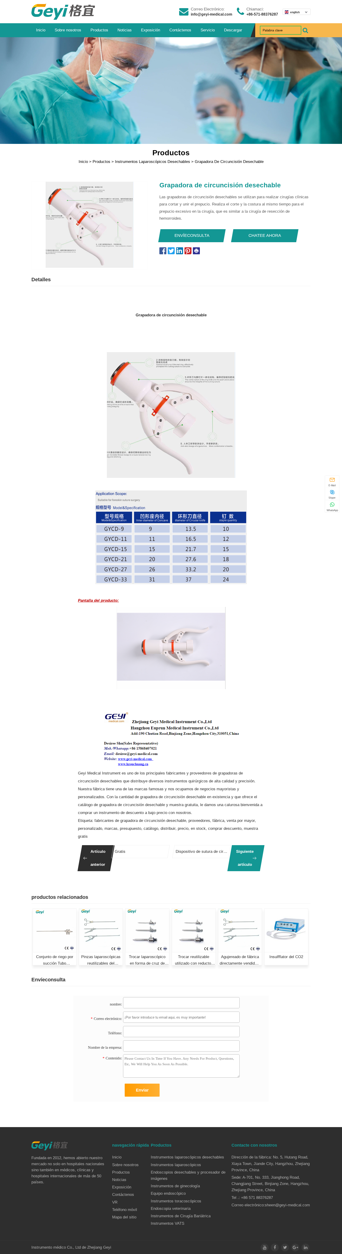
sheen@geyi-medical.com (287, 1205)
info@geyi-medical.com (211, 14)
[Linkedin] (305, 1247)
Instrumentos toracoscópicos (176, 1201)
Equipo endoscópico (168, 1193)
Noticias (124, 30)
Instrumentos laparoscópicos (176, 1165)
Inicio (40, 30)
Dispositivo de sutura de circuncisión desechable (201, 851)
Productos (99, 30)
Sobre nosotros (68, 30)
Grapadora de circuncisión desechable (229, 161)
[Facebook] (275, 1247)
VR (114, 1202)
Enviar (142, 1090)
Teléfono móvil (124, 1210)
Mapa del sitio (124, 1217)
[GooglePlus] (295, 1247)
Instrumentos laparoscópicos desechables (152, 161)
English (295, 12)
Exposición (150, 30)
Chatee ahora (264, 235)
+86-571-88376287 (262, 14)
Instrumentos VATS (167, 1223)
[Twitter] (285, 1247)
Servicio (208, 30)
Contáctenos (180, 30)
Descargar (233, 30)
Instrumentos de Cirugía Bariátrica (181, 1216)
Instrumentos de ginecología (175, 1186)
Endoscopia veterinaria (171, 1208)
